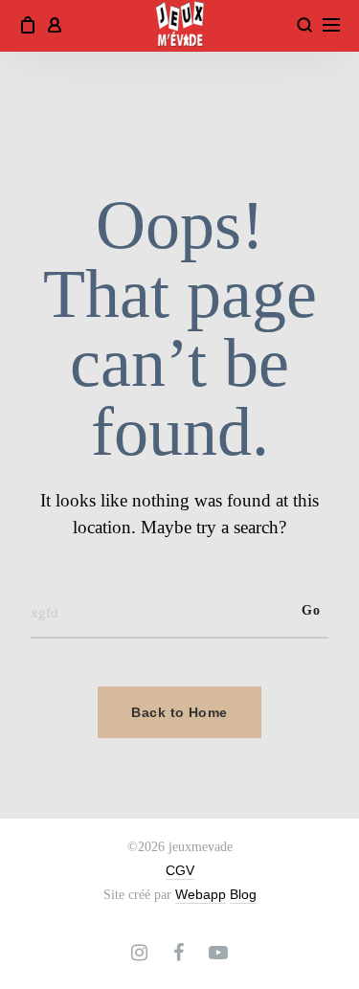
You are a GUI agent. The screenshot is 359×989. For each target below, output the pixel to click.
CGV (180, 870)
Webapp (200, 894)
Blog (243, 894)
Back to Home (179, 712)
